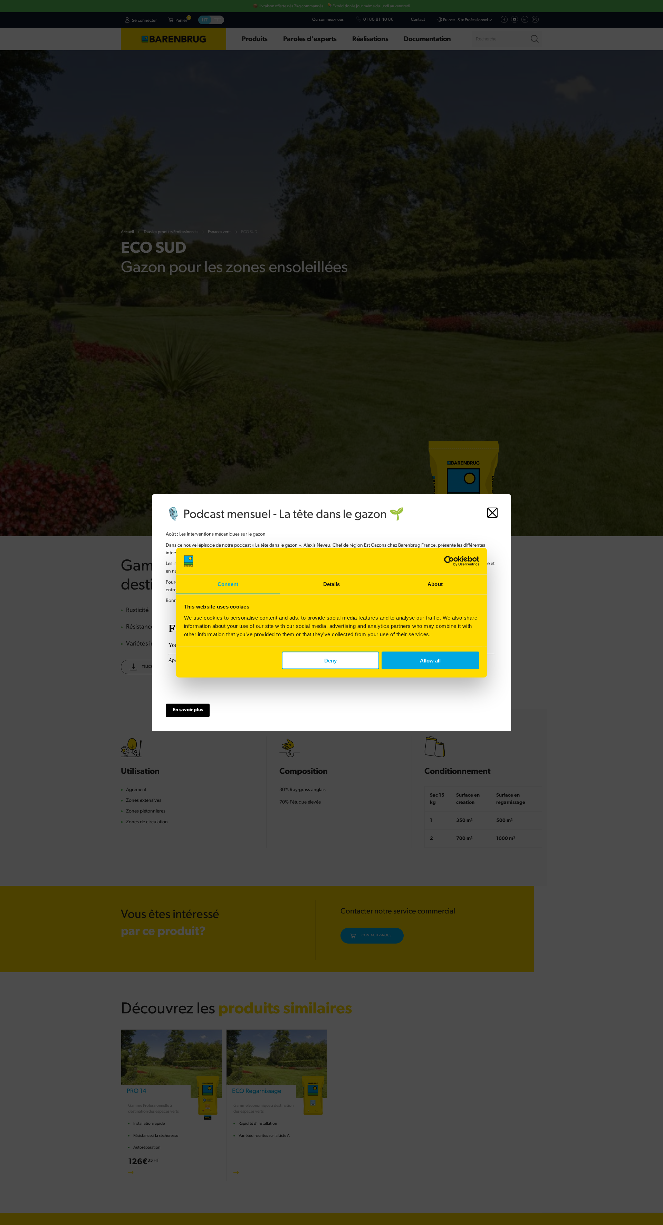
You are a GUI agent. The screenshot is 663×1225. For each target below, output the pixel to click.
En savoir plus (188, 710)
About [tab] (435, 584)
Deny (330, 660)
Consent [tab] (228, 584)
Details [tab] (331, 584)
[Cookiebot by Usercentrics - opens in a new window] (449, 561)
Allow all (430, 660)
